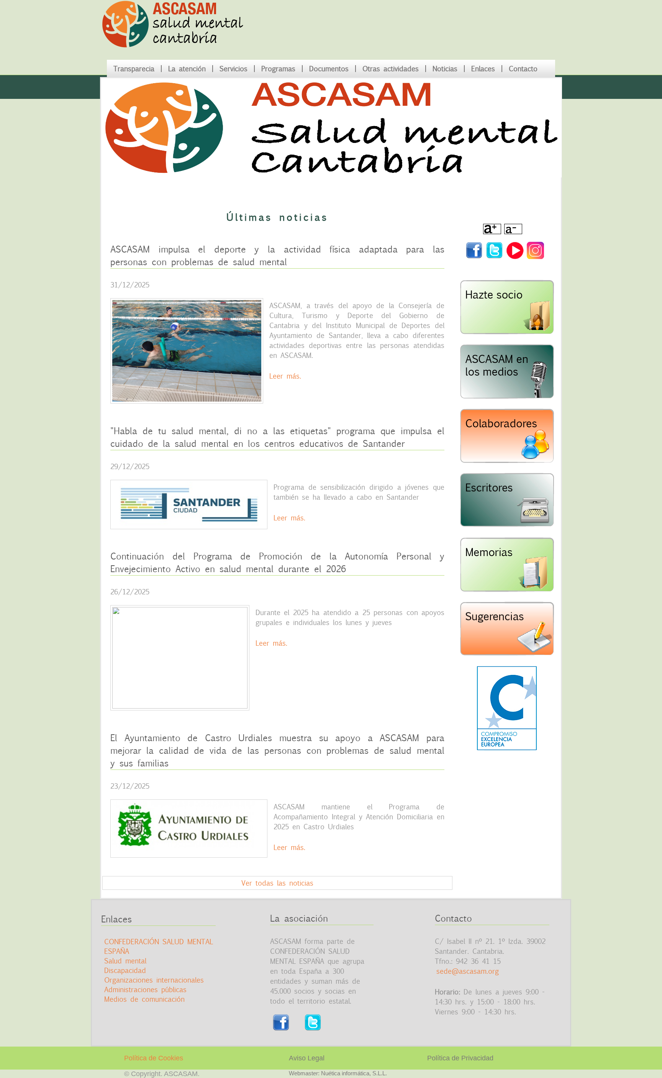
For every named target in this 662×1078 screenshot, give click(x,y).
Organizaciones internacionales (154, 980)
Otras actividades (390, 68)
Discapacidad (125, 970)
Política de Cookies (153, 1058)
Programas (278, 68)
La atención (187, 68)
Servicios (233, 68)
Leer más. (285, 376)
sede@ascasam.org (467, 971)
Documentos (329, 68)
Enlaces (483, 68)
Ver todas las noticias (277, 883)
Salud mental (125, 961)
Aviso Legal (306, 1058)
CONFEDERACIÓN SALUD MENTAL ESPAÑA (158, 946)
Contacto (523, 68)
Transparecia (133, 68)
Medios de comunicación (144, 999)
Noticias (445, 68)
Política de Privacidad (460, 1058)
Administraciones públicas (145, 989)
